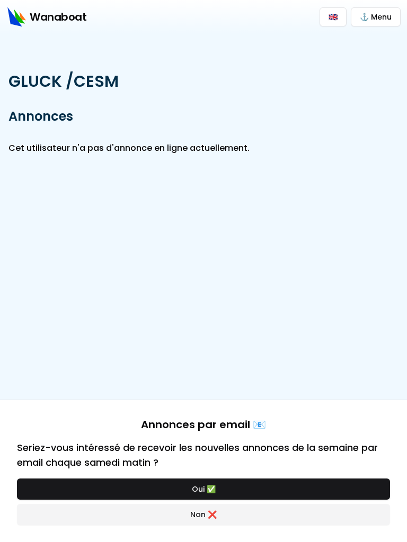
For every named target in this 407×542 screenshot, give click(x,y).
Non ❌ (203, 514)
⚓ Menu (376, 17)
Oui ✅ (204, 489)
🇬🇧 (333, 17)
